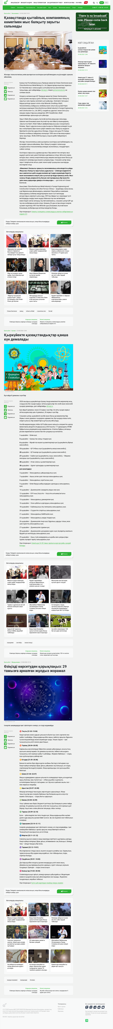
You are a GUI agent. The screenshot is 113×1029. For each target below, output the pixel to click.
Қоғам (55, 7)
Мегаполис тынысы (64, 7)
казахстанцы (28, 642)
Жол (49, 7)
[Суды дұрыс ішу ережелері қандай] (103, 105)
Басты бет (7, 13)
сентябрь (19, 642)
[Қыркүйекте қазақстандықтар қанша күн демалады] (103, 50)
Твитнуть (10, 91)
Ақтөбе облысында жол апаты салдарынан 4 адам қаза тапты (54, 991)
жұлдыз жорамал (12, 980)
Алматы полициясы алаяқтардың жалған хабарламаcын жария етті (52, 322)
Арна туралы (61, 1006)
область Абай (30, 311)
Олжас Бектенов (12, 311)
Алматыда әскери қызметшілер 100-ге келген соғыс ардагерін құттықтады (54, 654)
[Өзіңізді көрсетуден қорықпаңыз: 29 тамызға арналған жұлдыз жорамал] (103, 63)
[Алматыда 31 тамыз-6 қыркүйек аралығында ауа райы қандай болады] (103, 79)
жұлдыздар (23, 980)
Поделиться (11, 88)
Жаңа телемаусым (39, 2)
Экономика (20, 7)
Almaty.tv (44, 90)
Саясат (13, 7)
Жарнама (60, 1011)
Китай (50, 311)
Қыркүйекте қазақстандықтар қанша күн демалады (86, 50)
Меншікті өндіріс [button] (26, 2)
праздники (10, 642)
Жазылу (65, 222)
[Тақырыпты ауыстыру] (97, 2)
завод (21, 311)
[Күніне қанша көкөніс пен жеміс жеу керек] (103, 93)
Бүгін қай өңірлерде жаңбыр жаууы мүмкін (47, 883)
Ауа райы (79, 2)
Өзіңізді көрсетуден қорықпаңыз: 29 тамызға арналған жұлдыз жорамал (86, 64)
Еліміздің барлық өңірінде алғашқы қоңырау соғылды (23, 322)
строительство (41, 311)
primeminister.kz (59, 90)
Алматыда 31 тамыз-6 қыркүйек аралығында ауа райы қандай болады (86, 79)
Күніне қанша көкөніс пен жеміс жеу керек (86, 92)
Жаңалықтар (15, 2)
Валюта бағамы (69, 2)
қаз (101, 2)
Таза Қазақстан (30, 7)
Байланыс (61, 1009)
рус (106, 2)
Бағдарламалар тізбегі (55, 2)
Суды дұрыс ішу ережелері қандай (84, 104)
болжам (32, 980)
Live (86, 2)
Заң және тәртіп (41, 7)
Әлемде (80, 7)
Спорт (74, 7)
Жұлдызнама (16, 662)
